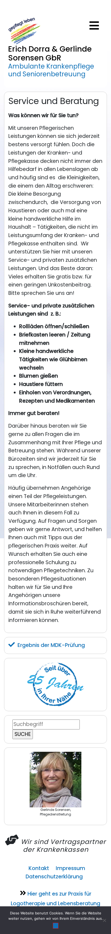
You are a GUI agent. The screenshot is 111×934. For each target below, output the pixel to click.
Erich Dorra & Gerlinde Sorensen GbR (50, 53)
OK (55, 926)
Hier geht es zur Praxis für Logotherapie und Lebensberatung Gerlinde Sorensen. (55, 902)
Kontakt (39, 868)
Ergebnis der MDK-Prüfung (51, 645)
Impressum (70, 868)
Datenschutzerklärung (54, 876)
